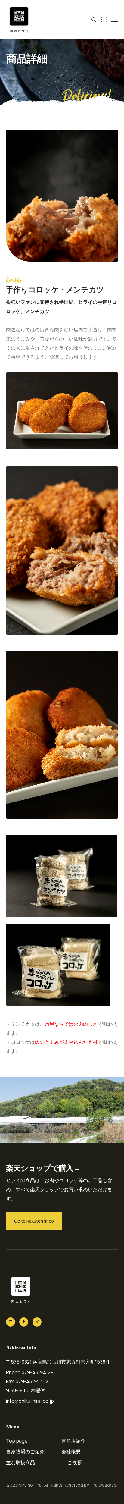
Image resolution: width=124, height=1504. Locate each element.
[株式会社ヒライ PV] (10, 1322)
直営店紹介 (73, 1440)
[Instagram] (37, 1322)
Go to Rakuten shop (34, 1221)
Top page (17, 1440)
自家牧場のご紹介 (25, 1451)
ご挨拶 (74, 1462)
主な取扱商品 (20, 1462)
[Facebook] (23, 1322)
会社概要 (71, 1451)
